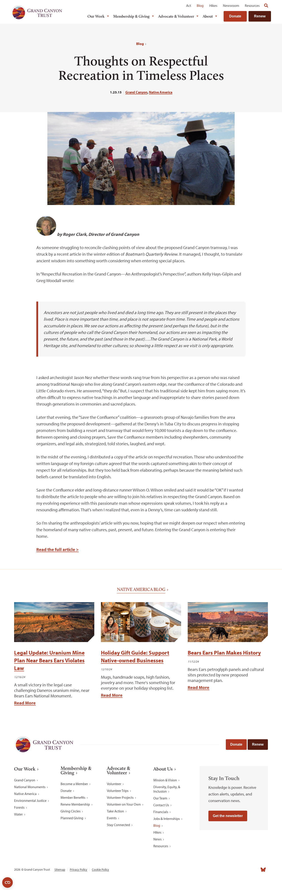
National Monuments (29, 787)
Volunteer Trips (117, 790)
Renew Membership (75, 804)
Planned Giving (72, 818)
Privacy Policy (78, 869)
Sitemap (59, 869)
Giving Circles (70, 811)
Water (18, 814)
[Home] (36, 12)
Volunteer (114, 784)
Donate (235, 16)
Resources (252, 5)
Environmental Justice (30, 800)
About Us (163, 769)
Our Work (96, 16)
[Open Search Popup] (266, 5)
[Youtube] (244, 870)
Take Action (115, 811)
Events (112, 818)
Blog (200, 5)
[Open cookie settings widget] (7, 882)
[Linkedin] (234, 870)
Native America (160, 92)
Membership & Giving (131, 16)
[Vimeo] (253, 870)
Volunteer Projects (120, 797)
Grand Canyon (136, 92)
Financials (160, 812)
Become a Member (74, 784)
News (157, 839)
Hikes (213, 5)
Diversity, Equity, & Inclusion (166, 789)
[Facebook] (214, 870)
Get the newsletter (228, 816)
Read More (25, 703)
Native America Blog (141, 589)
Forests (19, 807)
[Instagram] (224, 870)
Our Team (160, 798)
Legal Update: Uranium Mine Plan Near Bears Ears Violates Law (49, 660)
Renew (259, 16)
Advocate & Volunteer (176, 16)
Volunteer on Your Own (124, 804)
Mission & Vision (165, 780)
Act (188, 5)
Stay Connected (118, 825)
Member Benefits (73, 797)
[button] (24, 222)
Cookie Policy (100, 869)
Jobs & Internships (166, 818)
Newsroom (231, 5)
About (208, 16)
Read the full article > (57, 549)
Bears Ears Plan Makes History (224, 652)
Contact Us (161, 805)
